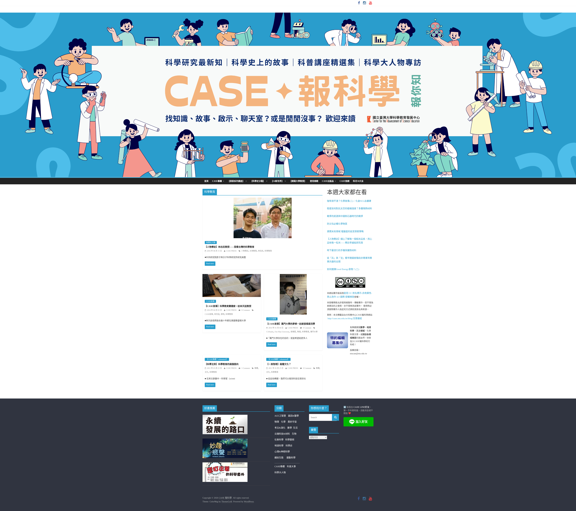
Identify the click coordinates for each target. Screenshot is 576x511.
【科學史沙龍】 (257, 181)
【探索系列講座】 (236, 181)
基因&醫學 (293, 416)
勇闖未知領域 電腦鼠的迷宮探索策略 (345, 231)
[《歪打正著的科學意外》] (225, 464)
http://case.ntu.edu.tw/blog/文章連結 (345, 318)
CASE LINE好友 (361, 407)
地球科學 (279, 445)
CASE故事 (210, 301)
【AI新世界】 (277, 181)
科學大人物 (210, 242)
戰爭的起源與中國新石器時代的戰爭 (345, 216)
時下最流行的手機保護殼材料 (341, 250)
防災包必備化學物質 (337, 224)
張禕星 (293, 332)
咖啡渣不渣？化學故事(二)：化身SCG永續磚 (349, 201)
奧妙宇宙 (292, 422)
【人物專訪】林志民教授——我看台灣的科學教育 (229, 247)
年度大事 (291, 466)
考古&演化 (279, 428)
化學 (283, 422)
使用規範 (314, 181)
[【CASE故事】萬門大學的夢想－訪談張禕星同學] (293, 276)
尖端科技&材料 (282, 434)
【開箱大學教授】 (298, 181)
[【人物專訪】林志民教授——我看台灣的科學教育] (263, 199)
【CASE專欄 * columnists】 (217, 359)
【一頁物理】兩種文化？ (278, 364)
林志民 (260, 251)
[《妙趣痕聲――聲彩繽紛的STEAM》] (225, 440)
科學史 (289, 445)
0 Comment (245, 310)
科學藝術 (289, 439)
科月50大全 (358, 181)
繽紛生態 (280, 457)
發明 (222, 314)
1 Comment (245, 368)
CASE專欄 (217, 181)
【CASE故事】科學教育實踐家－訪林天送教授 (228, 306)
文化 (206, 372)
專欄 (256, 368)
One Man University (282, 332)
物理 (299, 332)
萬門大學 (314, 332)
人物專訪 (244, 251)
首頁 (206, 181)
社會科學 (279, 439)
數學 (290, 428)
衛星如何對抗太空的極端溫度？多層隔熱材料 (349, 208)
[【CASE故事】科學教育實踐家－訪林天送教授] (231, 276)
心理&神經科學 (282, 451)
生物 (294, 434)
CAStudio (269, 332)
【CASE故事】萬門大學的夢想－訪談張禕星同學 (290, 324)
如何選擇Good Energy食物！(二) (343, 269)
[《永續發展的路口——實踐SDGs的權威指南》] (225, 416)
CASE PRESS (231, 251)
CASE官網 (344, 181)
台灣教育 (253, 251)
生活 (295, 428)
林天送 (217, 314)
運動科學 (291, 457)
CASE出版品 (328, 181)
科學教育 (268, 251)
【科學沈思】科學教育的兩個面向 (221, 364)
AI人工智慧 (280, 416)
